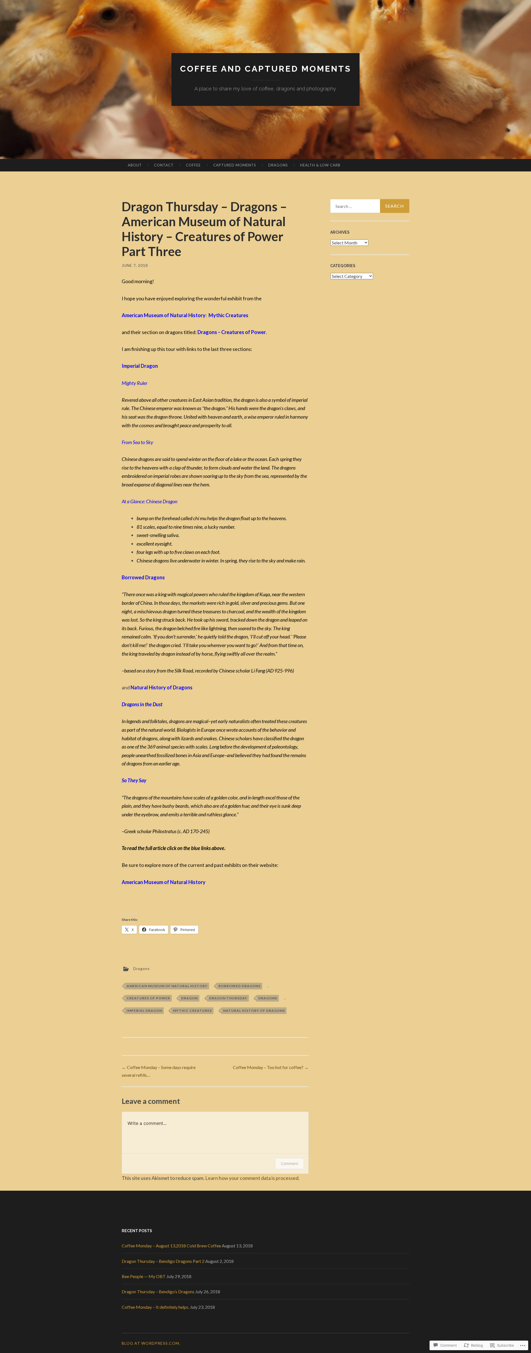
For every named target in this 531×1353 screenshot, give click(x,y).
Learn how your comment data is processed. (252, 1178)
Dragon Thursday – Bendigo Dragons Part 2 (163, 1261)
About (135, 165)
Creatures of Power (148, 998)
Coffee (193, 165)
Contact (164, 165)
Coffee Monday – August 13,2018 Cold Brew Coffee (171, 1245)
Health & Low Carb (320, 165)
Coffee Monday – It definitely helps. (155, 1307)
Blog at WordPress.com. (151, 1343)
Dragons (278, 165)
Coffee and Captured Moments (265, 69)
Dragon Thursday (228, 998)
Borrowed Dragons (239, 986)
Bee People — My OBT (144, 1276)
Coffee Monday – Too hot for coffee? (271, 1067)
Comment (289, 1163)
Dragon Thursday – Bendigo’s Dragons (158, 1291)
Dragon (189, 998)
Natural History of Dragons (254, 1010)
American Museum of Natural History (167, 986)
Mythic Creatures (192, 1010)
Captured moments (234, 165)
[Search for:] (369, 206)
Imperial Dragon (144, 1010)
